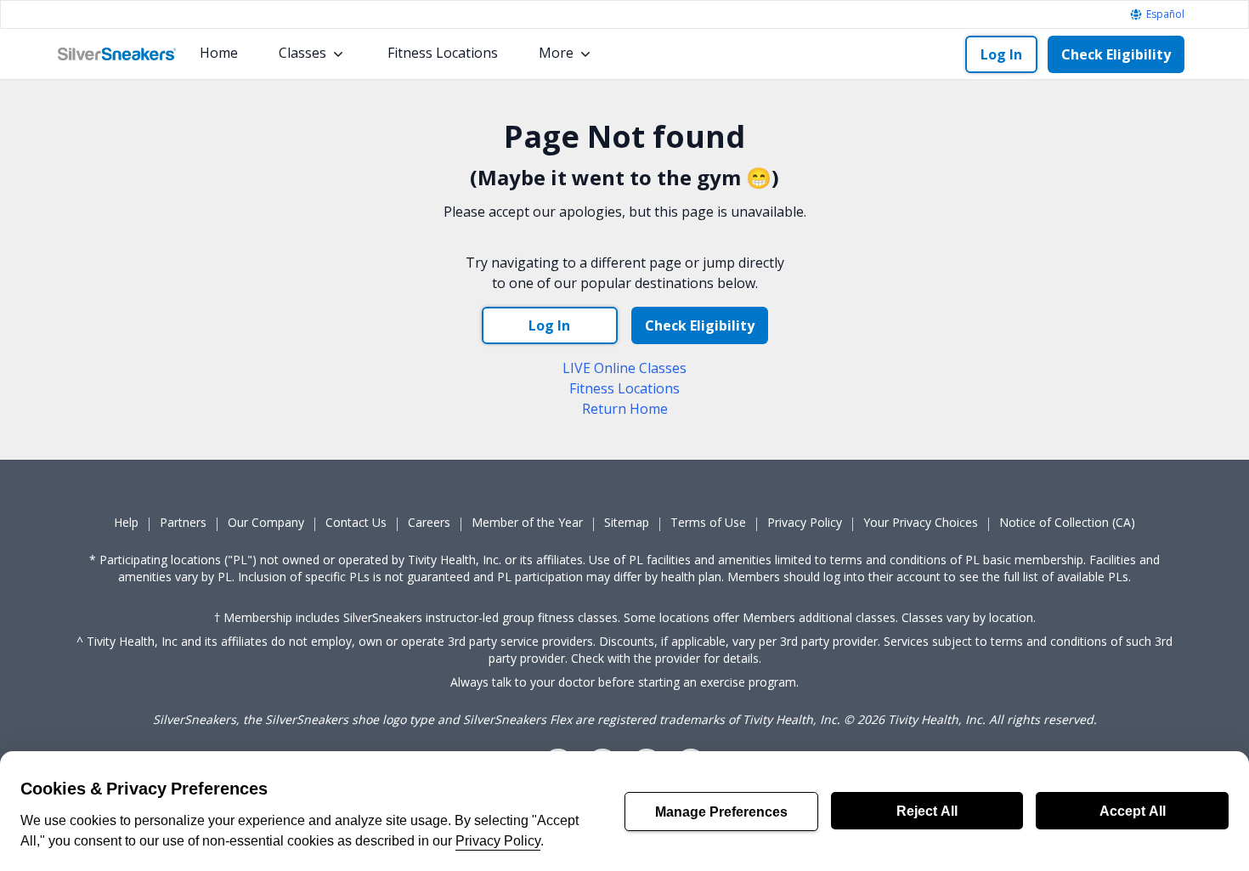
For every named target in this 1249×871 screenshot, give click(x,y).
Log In (1001, 54)
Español (1165, 14)
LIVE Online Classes (624, 368)
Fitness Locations (442, 52)
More (556, 52)
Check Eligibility (1116, 54)
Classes (302, 52)
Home (219, 52)
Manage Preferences (721, 811)
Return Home (625, 408)
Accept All (1132, 810)
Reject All (927, 810)
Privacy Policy (497, 840)
